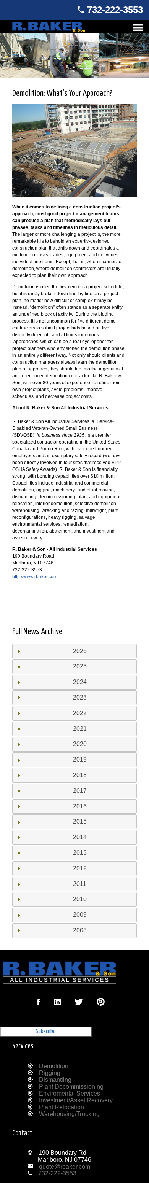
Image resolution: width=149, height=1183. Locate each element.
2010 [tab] (80, 899)
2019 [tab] (80, 759)
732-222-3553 (115, 10)
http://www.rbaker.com (34, 576)
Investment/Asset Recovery (76, 1100)
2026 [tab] (80, 651)
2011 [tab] (79, 884)
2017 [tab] (80, 790)
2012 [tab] (80, 868)
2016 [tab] (80, 806)
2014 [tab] (80, 837)
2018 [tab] (80, 775)
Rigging (49, 1073)
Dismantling (55, 1079)
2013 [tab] (80, 852)
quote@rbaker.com (64, 1166)
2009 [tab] (80, 914)
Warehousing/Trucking (69, 1114)
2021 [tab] (80, 728)
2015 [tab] (80, 821)
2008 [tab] (80, 930)
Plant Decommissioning (71, 1086)
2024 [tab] (80, 682)
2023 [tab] (80, 697)
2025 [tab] (80, 666)
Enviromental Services (69, 1093)
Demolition (53, 1066)
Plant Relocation (61, 1107)
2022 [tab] (80, 713)
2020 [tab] (80, 744)
